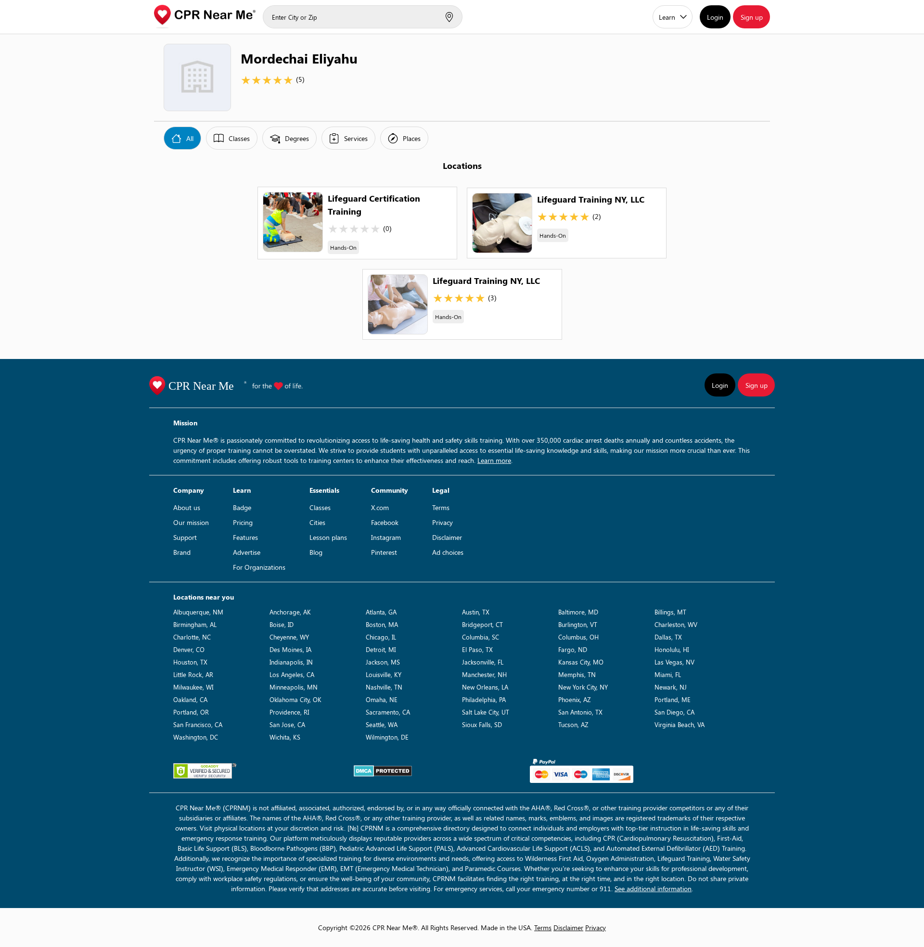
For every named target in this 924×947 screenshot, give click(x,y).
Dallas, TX (668, 637)
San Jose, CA (287, 724)
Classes (320, 507)
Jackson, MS (383, 662)
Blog (315, 552)
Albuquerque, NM (198, 612)
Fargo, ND (572, 649)
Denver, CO (189, 649)
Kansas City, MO (580, 662)
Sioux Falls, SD (482, 724)
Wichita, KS (285, 737)
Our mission (191, 522)
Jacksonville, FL (482, 662)
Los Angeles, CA (292, 674)
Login (715, 17)
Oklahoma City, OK (295, 699)
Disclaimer (447, 537)
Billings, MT (670, 612)
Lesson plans (328, 537)
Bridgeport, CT (482, 624)
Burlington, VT (577, 624)
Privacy (442, 522)
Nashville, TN (384, 687)
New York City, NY (583, 687)
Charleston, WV (675, 624)
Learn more (494, 460)
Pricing (243, 522)
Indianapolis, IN (291, 662)
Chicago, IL (381, 637)
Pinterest (384, 552)
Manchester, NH (484, 674)
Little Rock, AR (193, 674)
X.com (380, 507)
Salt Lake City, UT (485, 712)
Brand (182, 552)
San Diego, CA (674, 712)
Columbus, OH (578, 637)
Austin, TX (475, 612)
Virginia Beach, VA (679, 724)
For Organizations (259, 567)
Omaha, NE (382, 699)
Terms (440, 507)
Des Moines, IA (290, 649)
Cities (317, 522)
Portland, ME (672, 699)
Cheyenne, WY (289, 637)
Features (245, 537)
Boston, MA (382, 624)
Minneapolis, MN (294, 687)
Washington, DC (195, 737)
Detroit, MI (381, 649)
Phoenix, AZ (574, 699)
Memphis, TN (577, 674)
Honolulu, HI (671, 649)
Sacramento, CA (388, 712)
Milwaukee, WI (193, 687)
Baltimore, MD (578, 612)
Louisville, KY (383, 674)
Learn (667, 17)
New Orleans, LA (485, 687)
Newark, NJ (670, 687)
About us (186, 507)
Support (185, 537)
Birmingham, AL (195, 624)
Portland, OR (191, 712)
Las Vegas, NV (674, 662)
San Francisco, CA (197, 724)
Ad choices (447, 552)
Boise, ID (282, 624)
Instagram (386, 537)
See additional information (653, 888)
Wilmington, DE (387, 737)
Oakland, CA (190, 699)
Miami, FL (667, 674)
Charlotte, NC (192, 637)
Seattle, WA (382, 724)
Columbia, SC (480, 637)
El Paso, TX (477, 649)
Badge (242, 507)
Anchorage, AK (290, 612)
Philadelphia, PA (484, 699)
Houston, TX (190, 662)
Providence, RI (289, 712)
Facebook (384, 522)
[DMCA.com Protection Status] (383, 771)
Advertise (246, 552)
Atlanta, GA (381, 612)
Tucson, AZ (573, 724)
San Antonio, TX (580, 712)
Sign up (752, 17)
